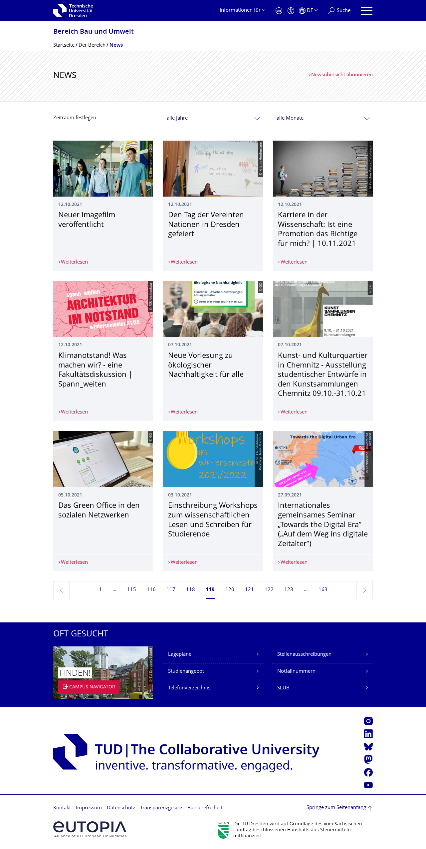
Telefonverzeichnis (189, 688)
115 (131, 589)
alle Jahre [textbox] (177, 118)
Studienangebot (186, 671)
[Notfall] (279, 11)
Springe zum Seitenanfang (336, 807)
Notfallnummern (296, 671)
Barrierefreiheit (204, 808)
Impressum (89, 808)
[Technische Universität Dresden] (73, 11)
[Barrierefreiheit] (291, 11)
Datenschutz (121, 808)
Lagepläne (179, 654)
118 (190, 589)
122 (269, 589)
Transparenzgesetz (161, 808)
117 (170, 589)
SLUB (283, 688)
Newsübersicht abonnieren (342, 75)
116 (151, 589)
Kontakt (62, 808)
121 (249, 589)
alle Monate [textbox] (290, 118)
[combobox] (213, 118)
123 (288, 589)
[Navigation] (366, 11)
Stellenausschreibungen (304, 654)
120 (229, 589)
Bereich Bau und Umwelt (93, 32)
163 (323, 589)
